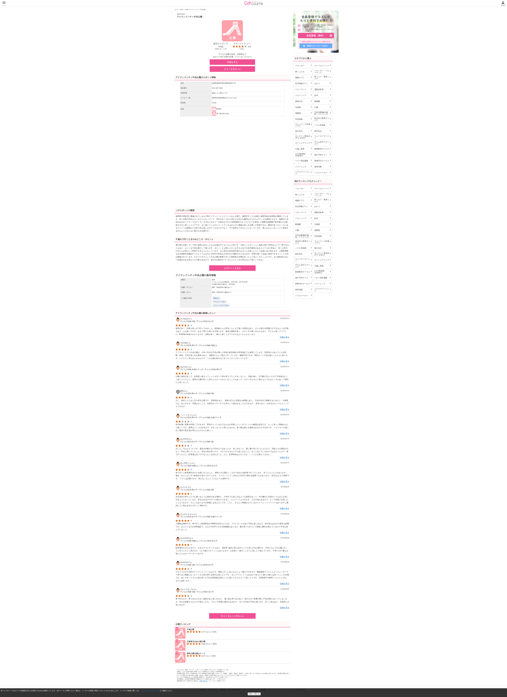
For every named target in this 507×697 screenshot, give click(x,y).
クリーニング (303, 166)
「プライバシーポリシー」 (150, 691)
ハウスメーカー (322, 172)
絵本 (322, 95)
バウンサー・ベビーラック (322, 71)
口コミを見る (232, 69)
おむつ (322, 83)
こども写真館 (322, 125)
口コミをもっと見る (232, 616)
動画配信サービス (322, 149)
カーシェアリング (303, 143)
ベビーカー (303, 65)
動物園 (322, 101)
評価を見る (232, 62)
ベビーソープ (303, 95)
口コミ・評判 (179, 9)
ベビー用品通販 (303, 160)
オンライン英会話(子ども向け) (303, 137)
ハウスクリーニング (303, 172)
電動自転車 (322, 89)
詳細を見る (284, 337)
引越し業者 (303, 149)
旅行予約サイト (322, 154)
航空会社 (322, 131)
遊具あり (216, 298)
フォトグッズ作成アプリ (303, 125)
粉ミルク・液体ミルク (322, 77)
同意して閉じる (254, 694)
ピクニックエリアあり (221, 305)
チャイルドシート (322, 65)
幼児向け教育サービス (322, 119)
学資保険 (303, 119)
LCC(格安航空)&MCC (303, 155)
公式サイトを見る (232, 268)
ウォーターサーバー (322, 137)
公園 (186, 9)
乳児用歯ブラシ (303, 83)
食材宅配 (322, 166)
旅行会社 (303, 131)
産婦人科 (303, 101)
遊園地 (303, 113)
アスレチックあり (219, 302)
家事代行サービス (322, 160)
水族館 (303, 107)
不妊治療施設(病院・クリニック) (322, 113)
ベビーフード (303, 89)
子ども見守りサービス (322, 143)
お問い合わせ (203, 681)
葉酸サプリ (303, 77)
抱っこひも (303, 71)
